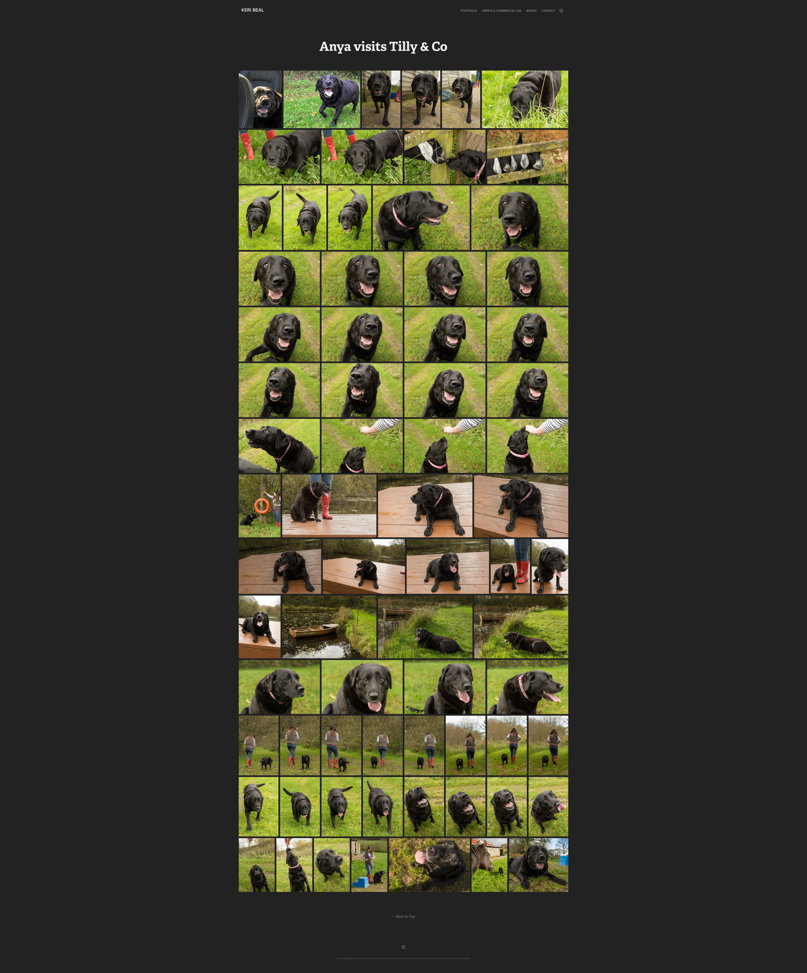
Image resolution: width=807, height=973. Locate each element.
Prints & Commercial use (501, 11)
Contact (548, 11)
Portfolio (469, 11)
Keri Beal (252, 10)
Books (531, 11)
